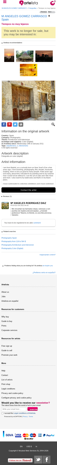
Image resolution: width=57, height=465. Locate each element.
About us (5, 292)
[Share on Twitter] (15, 124)
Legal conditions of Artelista (24, 413)
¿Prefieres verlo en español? (44, 273)
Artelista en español (9, 301)
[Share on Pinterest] (9, 124)
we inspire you (48, 265)
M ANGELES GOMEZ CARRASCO (24, 16)
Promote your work (9, 355)
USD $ (29, 447)
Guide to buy (6, 321)
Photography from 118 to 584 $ (13, 241)
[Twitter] (38, 460)
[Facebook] (46, 460)
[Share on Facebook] (3, 124)
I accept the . (20, 413)
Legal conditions (8, 389)
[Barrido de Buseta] (28, 70)
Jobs (3, 296)
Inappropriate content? (48, 255)
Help (3, 371)
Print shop (5, 384)
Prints (3, 326)
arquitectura (11, 146)
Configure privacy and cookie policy (16, 398)
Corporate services (9, 330)
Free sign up (6, 346)
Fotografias (32, 8)
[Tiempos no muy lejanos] (28, 100)
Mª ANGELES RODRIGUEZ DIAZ (28, 203)
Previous (44, 12)
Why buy (5, 317)
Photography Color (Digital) (12, 248)
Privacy (25, 416)
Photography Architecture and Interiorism (17, 245)
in (36, 447)
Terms (31, 416)
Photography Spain (9, 238)
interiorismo (23, 146)
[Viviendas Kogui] (24, 56)
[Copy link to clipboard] (21, 124)
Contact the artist (28, 190)
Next (49, 12)
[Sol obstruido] (44, 56)
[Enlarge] (53, 126)
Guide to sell (6, 350)
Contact (4, 375)
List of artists (7, 380)
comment (37, 223)
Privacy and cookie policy (12, 393)
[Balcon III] (9, 55)
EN (21, 447)
